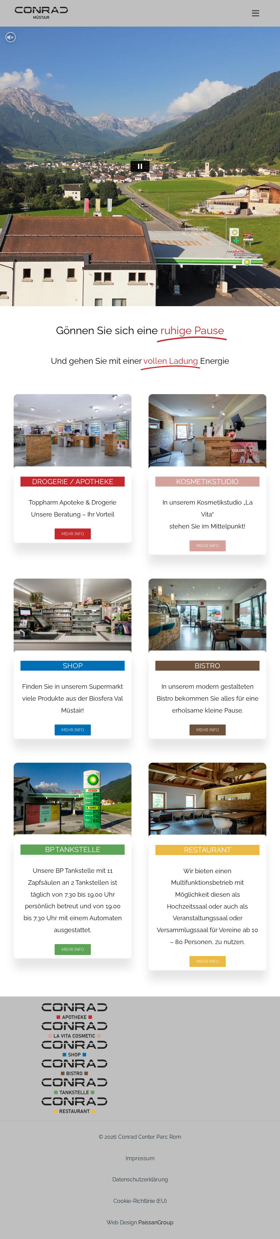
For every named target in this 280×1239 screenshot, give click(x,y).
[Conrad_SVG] (41, 8)
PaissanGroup (155, 1222)
